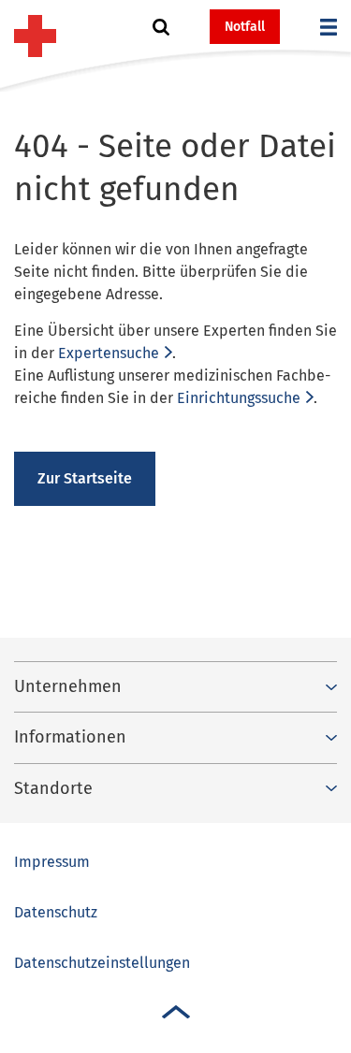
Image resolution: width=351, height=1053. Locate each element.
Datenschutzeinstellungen (102, 963)
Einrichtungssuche (238, 398)
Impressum (52, 862)
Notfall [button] (245, 27)
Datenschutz (55, 912)
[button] (161, 27)
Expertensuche (108, 353)
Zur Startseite (84, 478)
